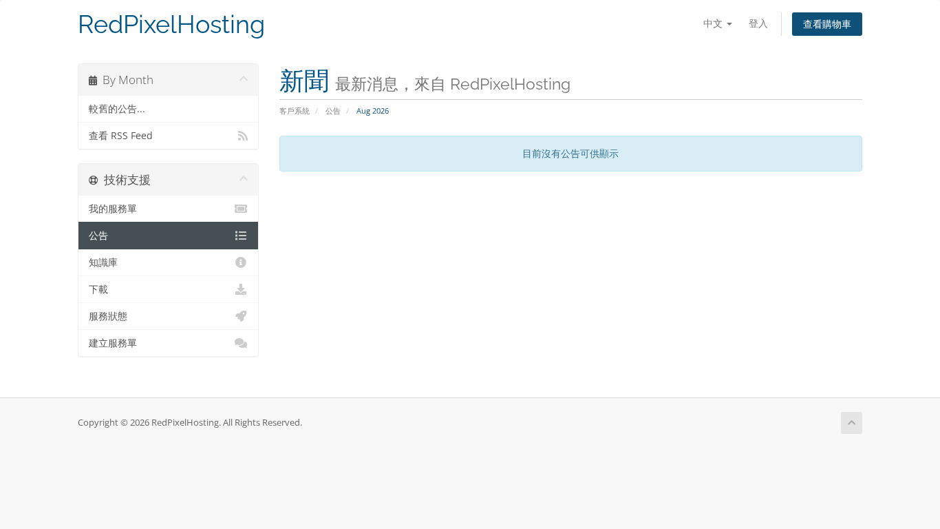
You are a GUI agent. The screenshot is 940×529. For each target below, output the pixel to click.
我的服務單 (113, 209)
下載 (98, 289)
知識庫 (103, 262)
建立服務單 (113, 343)
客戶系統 (294, 110)
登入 (758, 23)
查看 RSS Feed (121, 135)
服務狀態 (108, 316)
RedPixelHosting (171, 24)
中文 (714, 23)
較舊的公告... (117, 109)
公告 (333, 110)
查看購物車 (827, 23)
